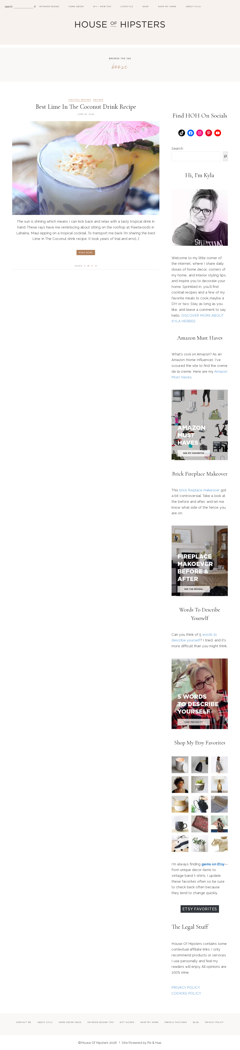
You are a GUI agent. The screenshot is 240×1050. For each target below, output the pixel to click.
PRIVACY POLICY (186, 987)
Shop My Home (167, 6)
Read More (86, 252)
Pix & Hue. (154, 1043)
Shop (145, 6)
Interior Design (49, 6)
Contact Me (23, 1022)
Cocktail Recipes (79, 100)
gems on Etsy (213, 864)
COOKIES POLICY (186, 993)
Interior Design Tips (100, 1022)
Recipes (98, 100)
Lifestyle (127, 6)
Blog (196, 1022)
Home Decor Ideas (70, 1022)
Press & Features (176, 1022)
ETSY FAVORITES (199, 909)
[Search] (225, 156)
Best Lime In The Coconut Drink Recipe (86, 107)
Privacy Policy (214, 1022)
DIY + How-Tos (102, 6)
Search (177, 148)
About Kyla (193, 6)
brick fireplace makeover (199, 490)
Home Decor (76, 6)
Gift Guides (127, 1022)
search (9, 6)
